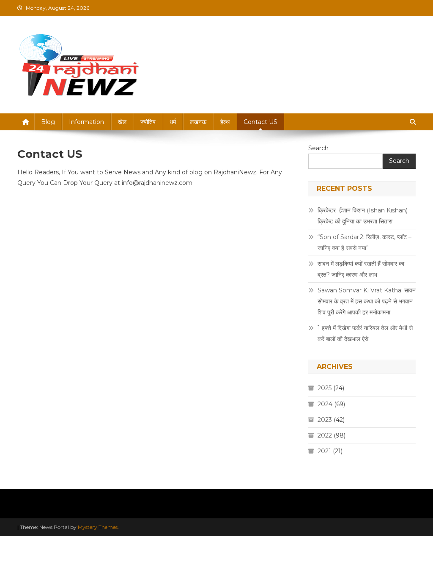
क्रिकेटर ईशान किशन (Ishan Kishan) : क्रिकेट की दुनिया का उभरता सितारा (364, 215)
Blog (48, 122)
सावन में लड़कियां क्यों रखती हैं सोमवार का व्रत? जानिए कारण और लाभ (361, 269)
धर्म (173, 122)
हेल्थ (225, 122)
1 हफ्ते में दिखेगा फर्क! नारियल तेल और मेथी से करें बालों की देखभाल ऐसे (365, 333)
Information (86, 122)
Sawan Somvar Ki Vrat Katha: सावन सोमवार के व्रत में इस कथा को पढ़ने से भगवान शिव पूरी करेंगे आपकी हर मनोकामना (367, 301)
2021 (324, 451)
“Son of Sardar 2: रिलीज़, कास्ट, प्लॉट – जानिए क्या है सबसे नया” (364, 242)
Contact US (260, 122)
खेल (122, 122)
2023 (325, 420)
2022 (325, 435)
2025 (325, 388)
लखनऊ (198, 122)
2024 (325, 404)
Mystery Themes (98, 527)
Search (318, 148)
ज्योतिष (148, 122)
